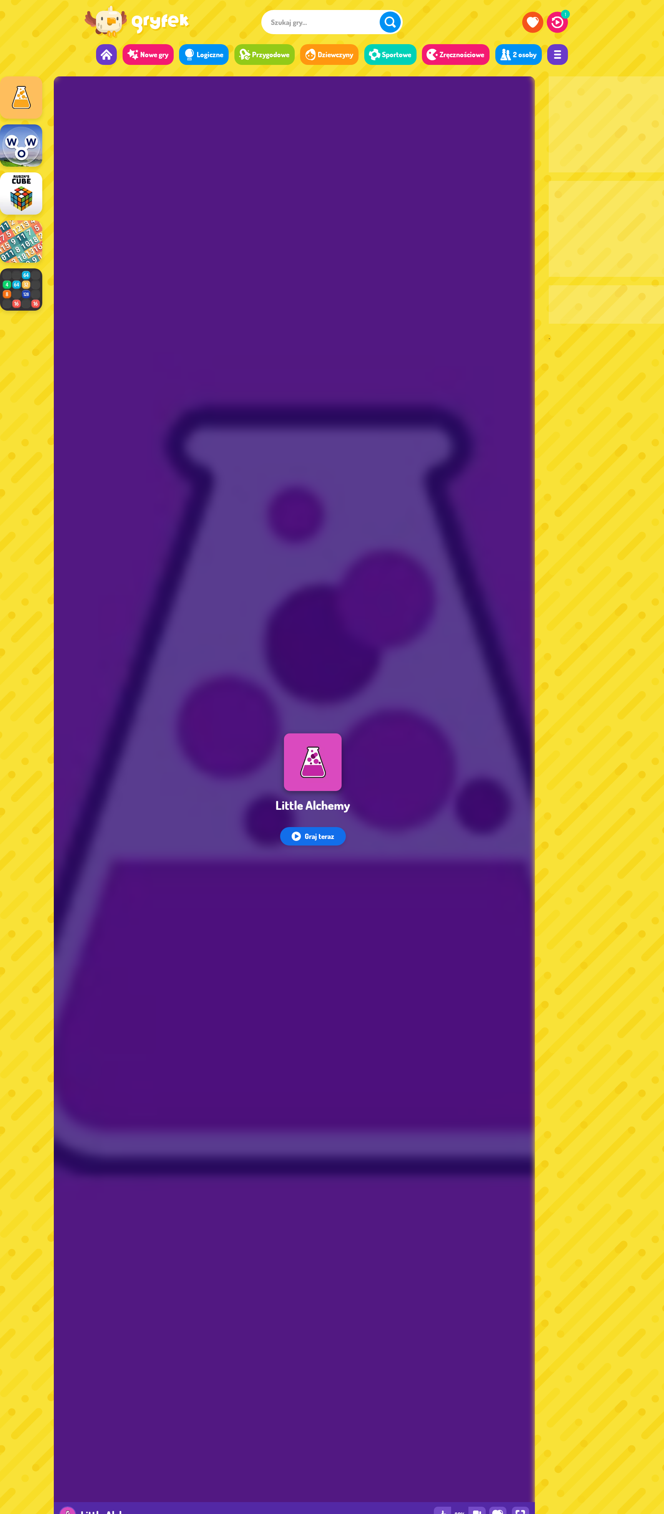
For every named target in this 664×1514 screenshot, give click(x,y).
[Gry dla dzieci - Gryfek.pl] (137, 23)
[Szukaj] (390, 22)
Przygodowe (270, 54)
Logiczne (210, 54)
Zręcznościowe (462, 54)
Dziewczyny (335, 54)
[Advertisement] (606, 124)
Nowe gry (154, 54)
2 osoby (524, 54)
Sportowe (396, 54)
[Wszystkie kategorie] (557, 54)
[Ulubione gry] (532, 22)
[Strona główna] (106, 54)
